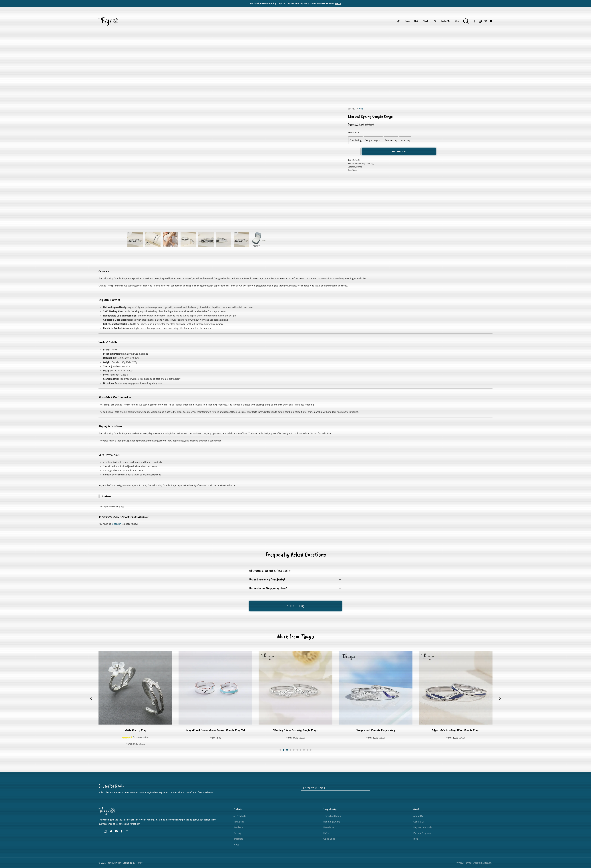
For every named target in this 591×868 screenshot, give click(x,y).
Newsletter (329, 827)
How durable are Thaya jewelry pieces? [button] (268, 588)
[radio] (355, 140)
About (425, 21)
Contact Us (445, 21)
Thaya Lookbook (332, 816)
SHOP (338, 3)
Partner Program (422, 833)
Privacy (459, 862)
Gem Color (353, 132)
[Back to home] (108, 21)
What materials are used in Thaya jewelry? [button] (270, 570)
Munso (139, 862)
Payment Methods (422, 827)
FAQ (434, 21)
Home (407, 21)
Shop (416, 21)
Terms (467, 862)
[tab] (135, 239)
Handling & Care (331, 821)
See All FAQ (295, 606)
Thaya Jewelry (113, 862)
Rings (361, 108)
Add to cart (399, 151)
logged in (116, 524)
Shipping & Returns (482, 862)
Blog (457, 21)
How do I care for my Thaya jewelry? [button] (267, 579)
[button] (466, 21)
